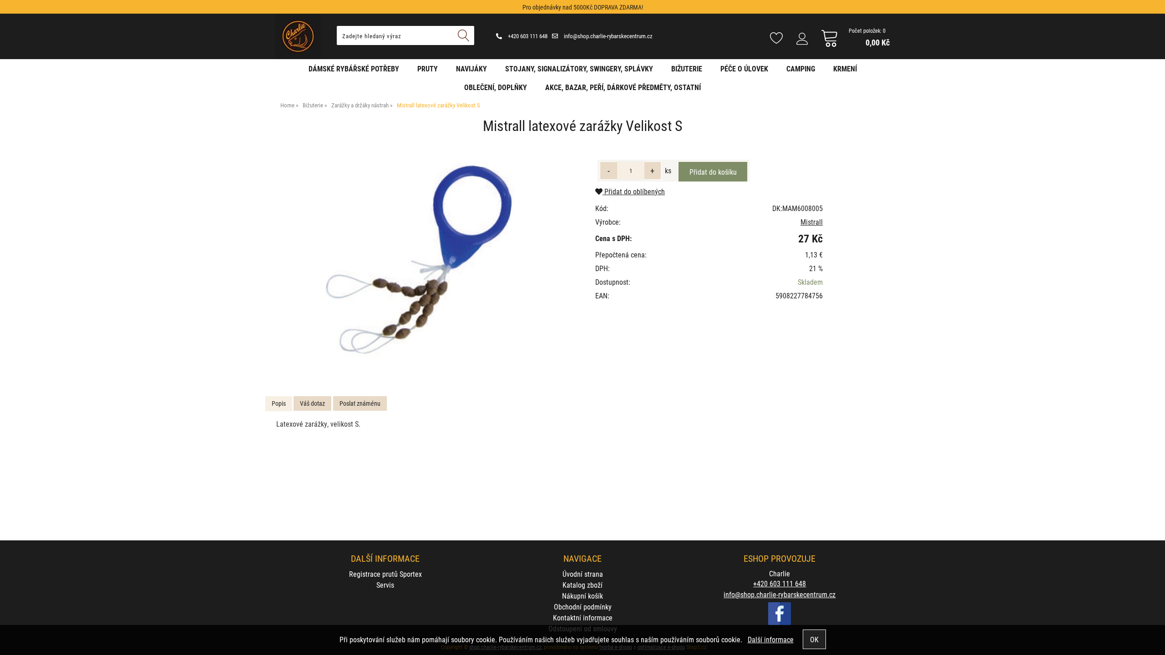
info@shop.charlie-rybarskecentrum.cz (607, 36)
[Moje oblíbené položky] (776, 38)
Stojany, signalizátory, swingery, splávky (579, 68)
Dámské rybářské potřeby (354, 68)
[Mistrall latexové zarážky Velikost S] (421, 264)
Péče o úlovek (744, 68)
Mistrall (811, 222)
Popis (279, 403)
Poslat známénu (359, 403)
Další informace (771, 639)
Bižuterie (686, 68)
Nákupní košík (582, 595)
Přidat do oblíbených (634, 191)
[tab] (278, 403)
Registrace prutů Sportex (385, 574)
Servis (385, 585)
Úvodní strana (582, 574)
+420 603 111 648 (527, 36)
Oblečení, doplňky (495, 87)
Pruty (427, 68)
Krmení (845, 68)
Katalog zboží (582, 585)
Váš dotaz (312, 403)
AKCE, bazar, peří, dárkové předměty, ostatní (623, 87)
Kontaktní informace (583, 617)
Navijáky (471, 68)
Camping (800, 68)
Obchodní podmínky (583, 606)
